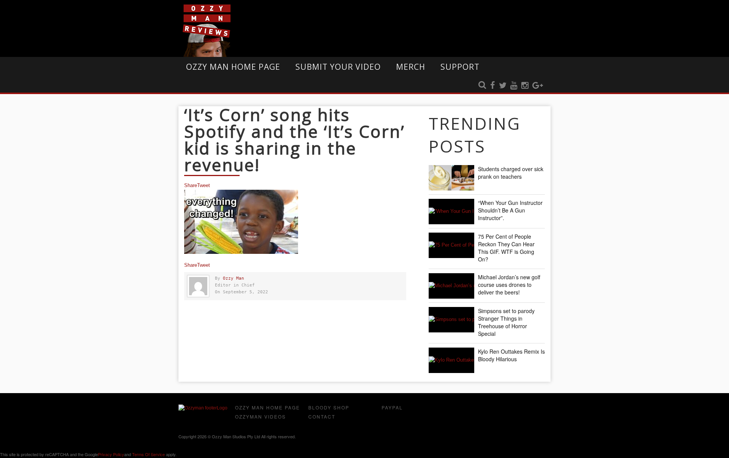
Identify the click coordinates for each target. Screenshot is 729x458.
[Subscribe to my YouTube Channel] (513, 86)
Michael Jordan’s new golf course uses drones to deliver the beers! (509, 284)
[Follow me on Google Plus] (537, 86)
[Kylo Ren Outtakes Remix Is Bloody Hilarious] (451, 360)
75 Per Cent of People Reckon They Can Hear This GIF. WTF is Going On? (506, 248)
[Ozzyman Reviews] (202, 408)
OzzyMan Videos (260, 416)
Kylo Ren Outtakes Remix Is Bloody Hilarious (511, 355)
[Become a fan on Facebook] (492, 86)
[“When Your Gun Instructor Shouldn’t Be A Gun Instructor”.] (451, 211)
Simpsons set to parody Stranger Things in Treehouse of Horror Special (506, 322)
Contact (321, 416)
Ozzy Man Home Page (233, 66)
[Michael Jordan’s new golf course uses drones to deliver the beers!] (451, 286)
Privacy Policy (111, 454)
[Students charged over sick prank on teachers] (451, 177)
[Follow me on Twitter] (502, 86)
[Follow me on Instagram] (524, 86)
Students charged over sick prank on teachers (510, 172)
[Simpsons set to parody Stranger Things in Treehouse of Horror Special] (451, 319)
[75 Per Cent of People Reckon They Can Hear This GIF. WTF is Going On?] (451, 245)
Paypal (392, 407)
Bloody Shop (328, 407)
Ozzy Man (233, 278)
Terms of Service (148, 454)
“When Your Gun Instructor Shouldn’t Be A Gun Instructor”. (510, 210)
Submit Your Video (338, 66)
